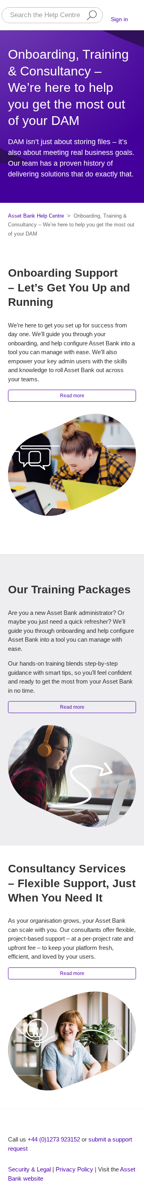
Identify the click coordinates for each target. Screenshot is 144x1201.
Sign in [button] (119, 19)
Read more (72, 395)
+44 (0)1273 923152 (54, 1139)
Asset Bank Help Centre (36, 216)
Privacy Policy (74, 1169)
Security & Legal (29, 1169)
